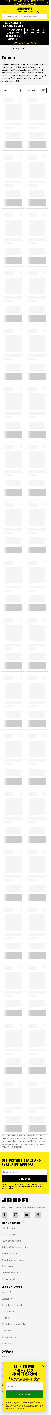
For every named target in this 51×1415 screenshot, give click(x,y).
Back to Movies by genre (15, 49)
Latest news (7, 1298)
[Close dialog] (42, 1365)
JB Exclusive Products (12, 1305)
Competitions (8, 1311)
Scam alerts (7, 1266)
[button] (8, 10)
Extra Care (6, 1330)
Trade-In (6, 1318)
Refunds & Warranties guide (15, 1247)
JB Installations (9, 1337)
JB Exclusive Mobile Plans (14, 1324)
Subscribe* (24, 1394)
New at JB (6, 1292)
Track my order (9, 1234)
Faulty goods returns (11, 1240)
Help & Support (9, 1228)
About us (6, 1356)
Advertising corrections (13, 1260)
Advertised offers (10, 1253)
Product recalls (9, 1279)
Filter (5, 91)
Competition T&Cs (37, 1401)
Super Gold (7, 1343)
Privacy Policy (16, 1402)
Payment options (10, 1272)
